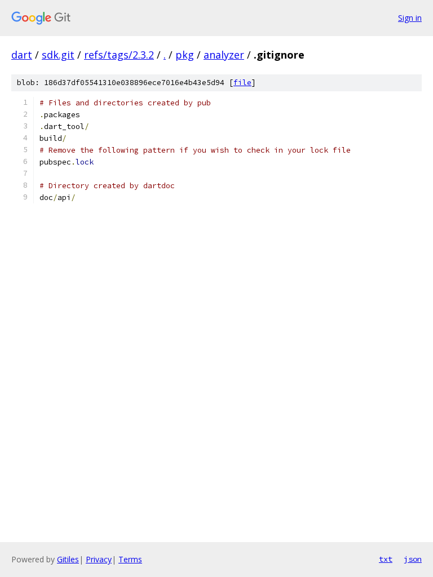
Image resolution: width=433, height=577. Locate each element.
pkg (184, 54)
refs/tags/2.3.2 (119, 54)
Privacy (99, 559)
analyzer (224, 54)
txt (385, 559)
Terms (130, 559)
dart (21, 54)
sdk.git (58, 54)
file (242, 82)
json (413, 559)
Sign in (410, 17)
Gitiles (68, 559)
